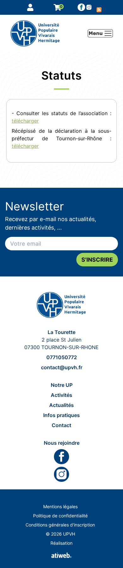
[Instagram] (61, 474)
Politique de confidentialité (60, 515)
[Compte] (31, 7)
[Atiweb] (61, 555)
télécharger (25, 121)
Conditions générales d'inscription (60, 524)
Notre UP (62, 385)
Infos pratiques (61, 415)
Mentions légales (60, 506)
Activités (61, 395)
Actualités (61, 405)
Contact (61, 425)
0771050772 (61, 357)
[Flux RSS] (99, 7)
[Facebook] (81, 7)
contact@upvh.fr (61, 367)
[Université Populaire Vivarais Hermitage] (61, 305)
